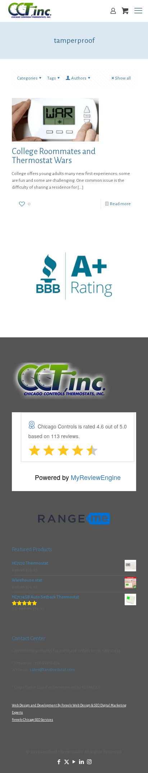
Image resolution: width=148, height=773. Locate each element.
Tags (51, 78)
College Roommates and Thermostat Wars (54, 156)
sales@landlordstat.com (52, 670)
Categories (27, 78)
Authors (79, 78)
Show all (123, 78)
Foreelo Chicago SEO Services (32, 720)
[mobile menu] (138, 11)
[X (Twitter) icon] (66, 762)
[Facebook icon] (59, 762)
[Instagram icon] (89, 762)
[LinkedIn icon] (81, 762)
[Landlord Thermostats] (29, 11)
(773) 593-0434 (46, 663)
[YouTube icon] (74, 762)
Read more (120, 204)
